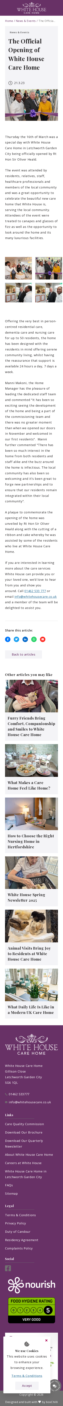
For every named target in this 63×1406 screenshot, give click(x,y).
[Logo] (31, 8)
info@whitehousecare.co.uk (35, 597)
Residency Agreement (21, 1240)
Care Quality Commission (24, 1124)
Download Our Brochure (23, 1132)
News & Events (26, 21)
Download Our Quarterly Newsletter (24, 1143)
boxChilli (52, 1402)
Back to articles (23, 654)
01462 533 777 (35, 591)
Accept (27, 1386)
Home (9, 21)
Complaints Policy (19, 1248)
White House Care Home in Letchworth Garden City (25, 1174)
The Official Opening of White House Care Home (46, 21)
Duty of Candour (18, 1232)
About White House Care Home (29, 1155)
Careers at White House (23, 1163)
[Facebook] (8, 1270)
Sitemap (11, 1193)
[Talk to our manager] (54, 1386)
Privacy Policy (15, 1223)
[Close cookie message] (46, 1341)
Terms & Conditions (20, 1215)
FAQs (9, 1185)
